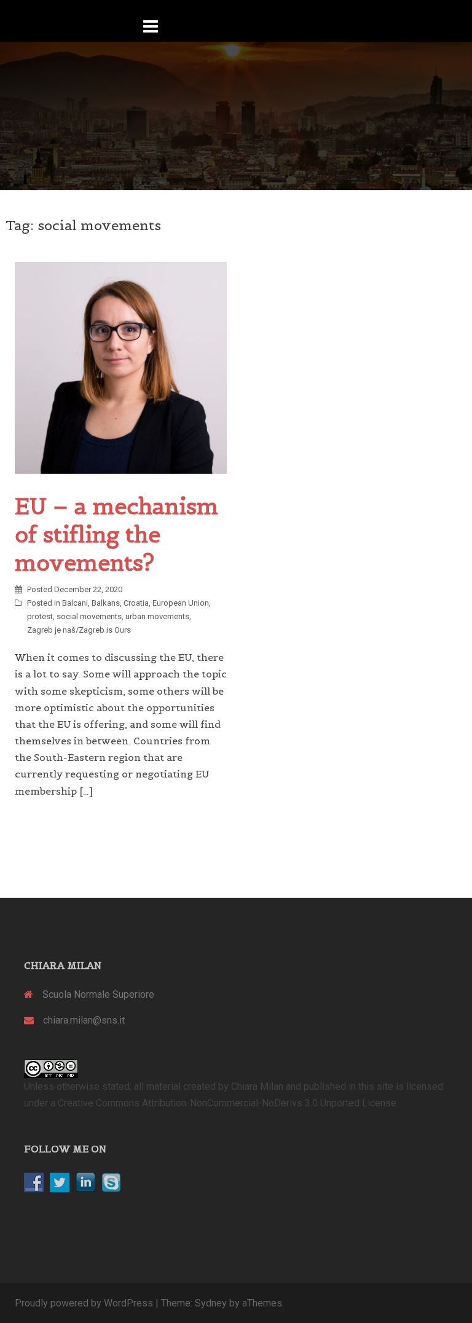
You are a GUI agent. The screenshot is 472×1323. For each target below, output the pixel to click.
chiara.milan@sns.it (84, 1020)
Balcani (75, 603)
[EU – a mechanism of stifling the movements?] (121, 367)
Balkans (106, 603)
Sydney (211, 1303)
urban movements (157, 616)
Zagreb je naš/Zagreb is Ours (79, 629)
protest (40, 616)
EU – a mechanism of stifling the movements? (116, 534)
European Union (180, 603)
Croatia (136, 603)
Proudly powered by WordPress (84, 1303)
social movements (89, 616)
